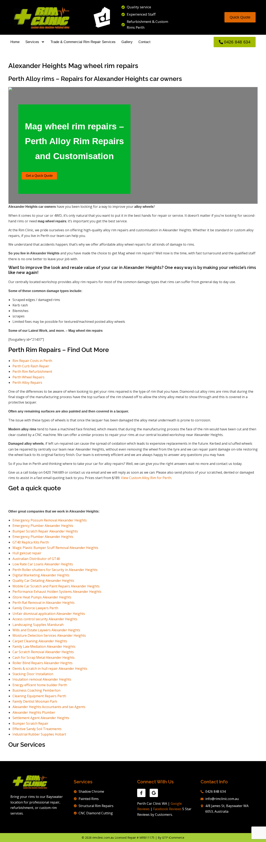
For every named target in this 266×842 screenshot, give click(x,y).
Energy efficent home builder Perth (39, 685)
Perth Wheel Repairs (28, 377)
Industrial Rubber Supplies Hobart (39, 734)
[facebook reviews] (141, 793)
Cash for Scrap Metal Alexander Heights (43, 657)
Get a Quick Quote (39, 175)
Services (32, 42)
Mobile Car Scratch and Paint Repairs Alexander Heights (56, 586)
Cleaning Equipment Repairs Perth (39, 696)
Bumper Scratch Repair (30, 723)
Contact (144, 42)
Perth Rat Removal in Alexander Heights (43, 602)
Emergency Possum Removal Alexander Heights (49, 520)
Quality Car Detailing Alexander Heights (43, 580)
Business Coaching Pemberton (36, 690)
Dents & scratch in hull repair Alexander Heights (49, 668)
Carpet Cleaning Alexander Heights (39, 641)
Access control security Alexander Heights (44, 619)
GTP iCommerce (173, 838)
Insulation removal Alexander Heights (41, 679)
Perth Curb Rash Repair (30, 366)
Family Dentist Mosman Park (34, 701)
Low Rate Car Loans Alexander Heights (42, 564)
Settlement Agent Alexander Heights (40, 718)
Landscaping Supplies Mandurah (38, 624)
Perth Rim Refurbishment (32, 371)
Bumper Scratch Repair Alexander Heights (45, 531)
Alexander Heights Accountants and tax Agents (48, 707)
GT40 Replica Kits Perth (30, 542)
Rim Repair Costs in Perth (32, 360)
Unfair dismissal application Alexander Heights (48, 613)
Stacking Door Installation (32, 674)
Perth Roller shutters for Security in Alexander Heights (55, 569)
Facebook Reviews (167, 809)
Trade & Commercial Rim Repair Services (83, 42)
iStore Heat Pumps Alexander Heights (41, 597)
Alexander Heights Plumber (33, 712)
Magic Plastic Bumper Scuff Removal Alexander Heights (55, 547)
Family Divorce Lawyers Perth (35, 608)
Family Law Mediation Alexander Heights (43, 646)
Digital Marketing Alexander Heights (40, 575)
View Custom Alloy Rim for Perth (146, 477)
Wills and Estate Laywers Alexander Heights (46, 630)
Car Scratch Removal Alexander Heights (43, 652)
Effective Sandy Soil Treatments (37, 729)
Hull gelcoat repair (26, 553)
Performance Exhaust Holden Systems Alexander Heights (56, 591)
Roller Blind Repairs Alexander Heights (42, 663)
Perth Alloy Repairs (27, 382)
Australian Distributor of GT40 (36, 558)
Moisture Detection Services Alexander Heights (49, 635)
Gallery (127, 42)
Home (15, 42)
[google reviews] (154, 793)
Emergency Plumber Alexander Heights (42, 525)
